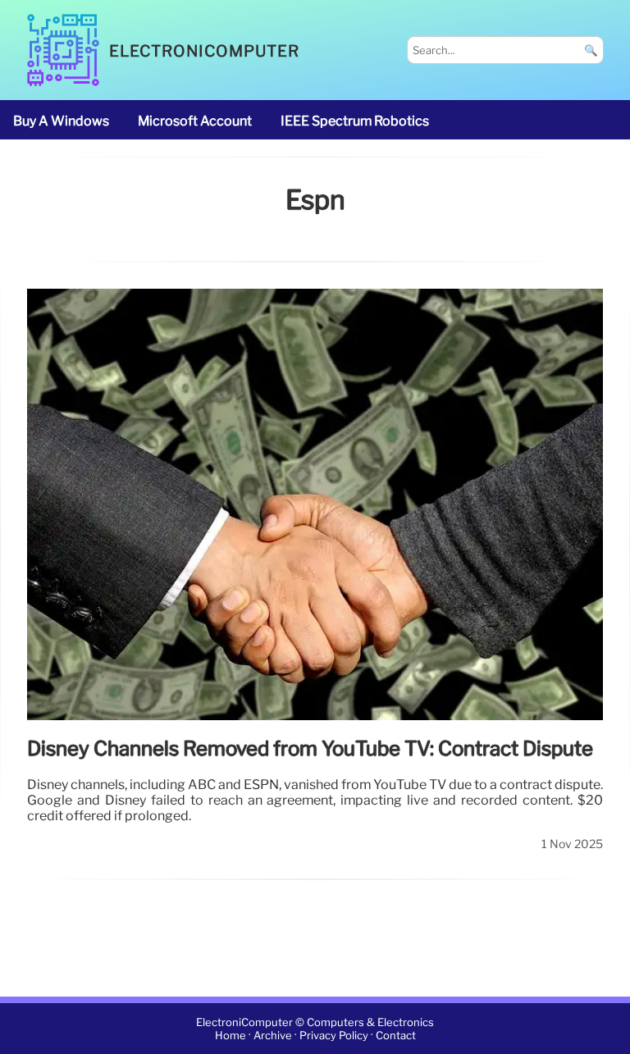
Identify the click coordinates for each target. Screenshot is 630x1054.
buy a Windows (61, 121)
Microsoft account (195, 121)
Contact (396, 1035)
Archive (272, 1035)
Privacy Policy (333, 1035)
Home (230, 1035)
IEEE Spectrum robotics (355, 121)
